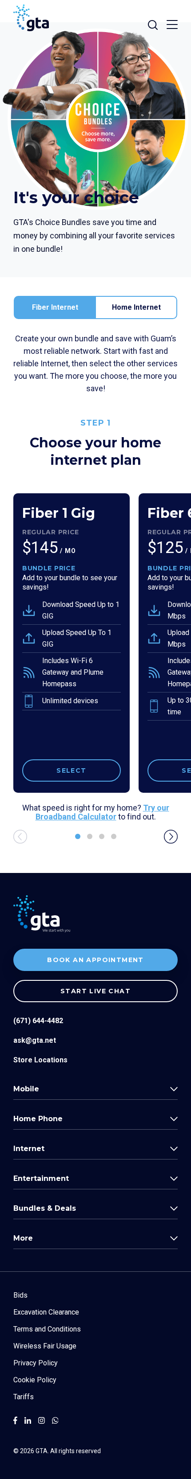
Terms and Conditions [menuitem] (47, 1329)
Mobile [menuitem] (26, 1089)
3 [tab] (101, 836)
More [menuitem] (23, 1238)
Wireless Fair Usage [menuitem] (44, 1346)
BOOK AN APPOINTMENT (95, 960)
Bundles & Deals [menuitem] (44, 1208)
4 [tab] (113, 836)
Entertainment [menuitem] (41, 1178)
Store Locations (40, 1060)
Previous (20, 837)
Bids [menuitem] (20, 1295)
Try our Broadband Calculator (102, 812)
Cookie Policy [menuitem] (34, 1380)
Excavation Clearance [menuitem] (46, 1312)
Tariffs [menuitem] (23, 1397)
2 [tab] (89, 836)
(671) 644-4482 (38, 1020)
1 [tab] (77, 836)
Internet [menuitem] (28, 1148)
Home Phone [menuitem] (38, 1118)
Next (171, 837)
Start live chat (95, 991)
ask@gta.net (34, 1040)
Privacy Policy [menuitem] (35, 1363)
